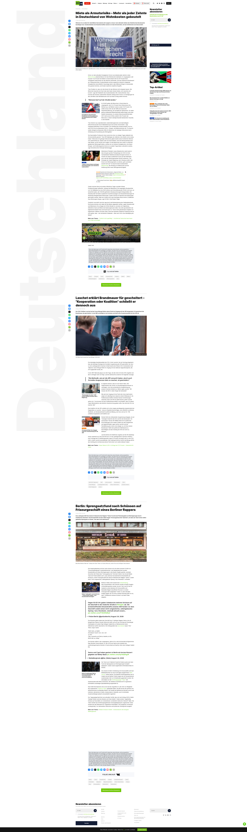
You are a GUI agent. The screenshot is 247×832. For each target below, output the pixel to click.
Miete (123, 276)
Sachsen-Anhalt (125, 484)
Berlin (90, 779)
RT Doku (119, 818)
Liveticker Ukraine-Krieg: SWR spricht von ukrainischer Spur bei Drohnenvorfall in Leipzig (160, 92)
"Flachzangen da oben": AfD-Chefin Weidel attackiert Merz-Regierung (90, 396)
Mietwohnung (91, 77)
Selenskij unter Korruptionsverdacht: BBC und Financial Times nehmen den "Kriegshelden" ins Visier (160, 112)
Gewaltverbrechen (118, 779)
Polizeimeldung (124, 582)
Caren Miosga (92, 484)
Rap (90, 784)
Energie (96, 276)
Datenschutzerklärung (139, 811)
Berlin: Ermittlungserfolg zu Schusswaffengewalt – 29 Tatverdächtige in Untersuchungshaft (89, 675)
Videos (115, 3)
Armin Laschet (108, 482)
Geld (102, 276)
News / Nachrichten (115, 484)
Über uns (136, 815)
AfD (101, 482)
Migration (99, 781)
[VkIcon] (159, 3)
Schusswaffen (97, 784)
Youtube (86, 823)
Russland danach (121, 811)
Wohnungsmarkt (110, 278)
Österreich (146, 3)
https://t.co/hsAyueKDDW (119, 175)
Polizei (127, 781)
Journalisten (128, 3)
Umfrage (110, 3)
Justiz (127, 779)
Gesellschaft (102, 779)
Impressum (136, 809)
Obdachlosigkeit (92, 278)
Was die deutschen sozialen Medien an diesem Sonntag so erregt (160, 98)
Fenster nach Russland (106, 823)
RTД (102, 819)
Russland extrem (121, 816)
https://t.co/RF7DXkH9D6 (102, 177)
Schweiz (137, 3)
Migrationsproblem (108, 781)
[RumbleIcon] (162, 3)
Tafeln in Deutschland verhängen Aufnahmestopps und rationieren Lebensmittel (90, 166)
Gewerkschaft (109, 276)
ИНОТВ (102, 817)
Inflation (117, 276)
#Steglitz (120, 605)
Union (100, 486)
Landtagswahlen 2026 (102, 484)
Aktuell (94, 3)
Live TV (87, 3)
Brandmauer (117, 482)
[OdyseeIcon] (164, 3)
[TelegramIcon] (157, 3)
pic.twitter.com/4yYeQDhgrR (118, 654)
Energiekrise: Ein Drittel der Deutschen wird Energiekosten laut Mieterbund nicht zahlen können (90, 116)
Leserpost (121, 3)
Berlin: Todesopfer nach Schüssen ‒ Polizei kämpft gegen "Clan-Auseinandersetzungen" (91, 595)
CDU (124, 482)
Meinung (105, 3)
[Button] (169, 20)
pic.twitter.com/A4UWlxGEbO (114, 177)
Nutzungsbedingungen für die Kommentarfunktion (139, 818)
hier (124, 829)
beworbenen (121, 626)
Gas (118, 278)
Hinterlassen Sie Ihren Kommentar (111, 284)
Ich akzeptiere (160, 23)
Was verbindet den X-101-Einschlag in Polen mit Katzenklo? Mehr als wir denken (160, 105)
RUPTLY (103, 821)
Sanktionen (101, 278)
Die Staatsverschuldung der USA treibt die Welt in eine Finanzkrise (159, 118)
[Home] (79, 3)
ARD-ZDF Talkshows (93, 482)
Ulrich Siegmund (92, 486)
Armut (90, 276)
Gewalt (109, 779)
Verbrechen (105, 784)
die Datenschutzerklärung (163, 23)
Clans (95, 779)
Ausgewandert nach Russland (122, 813)
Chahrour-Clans (102, 688)
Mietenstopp (104, 165)
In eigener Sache (137, 820)
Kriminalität (91, 781)
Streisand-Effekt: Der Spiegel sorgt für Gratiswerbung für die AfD (90, 431)
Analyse (100, 3)
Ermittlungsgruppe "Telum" (119, 679)
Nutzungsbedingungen (139, 813)
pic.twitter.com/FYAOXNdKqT (99, 613)
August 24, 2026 (117, 616)
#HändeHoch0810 (119, 173)
